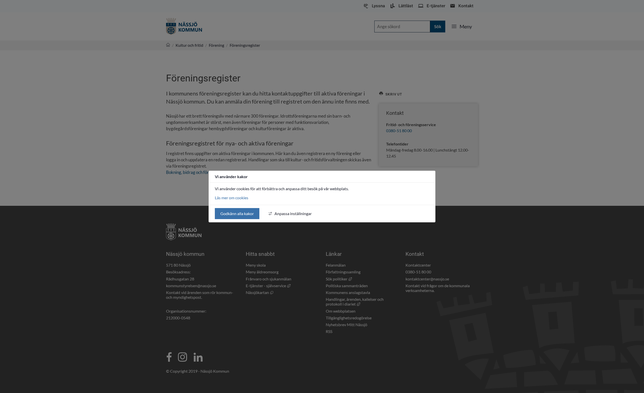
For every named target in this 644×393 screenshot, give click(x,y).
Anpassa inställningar (293, 213)
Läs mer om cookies (231, 197)
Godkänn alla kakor (237, 213)
